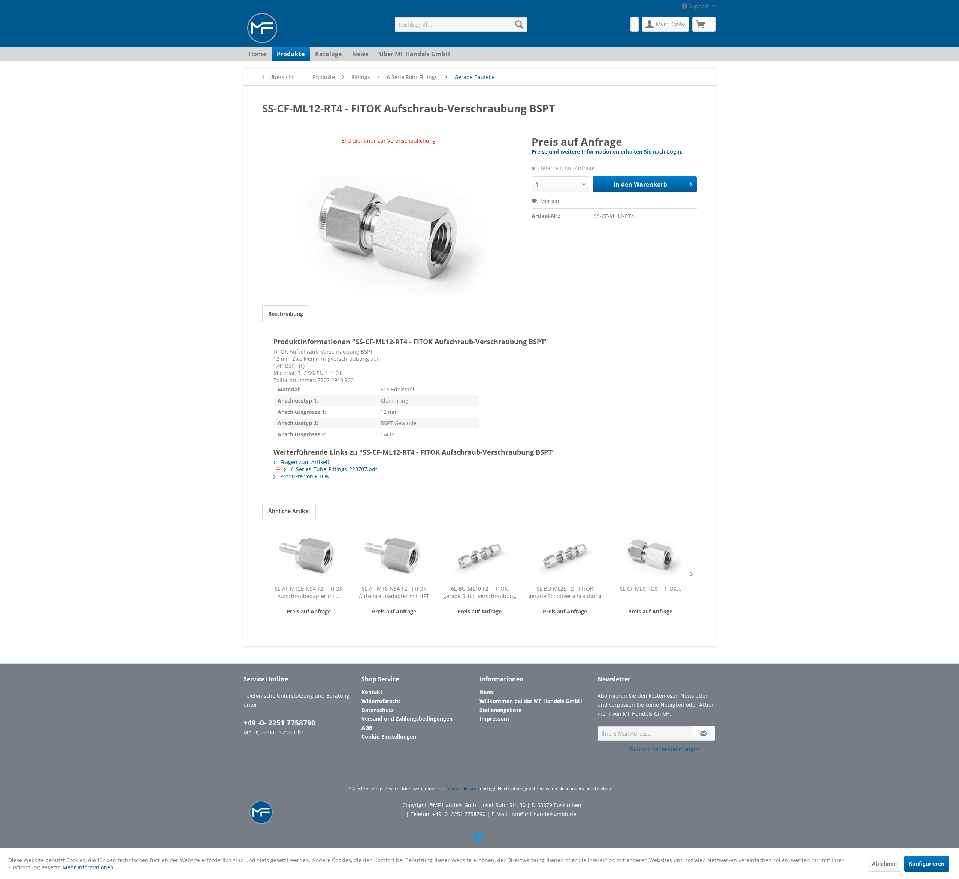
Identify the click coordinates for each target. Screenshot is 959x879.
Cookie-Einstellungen (388, 736)
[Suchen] (519, 24)
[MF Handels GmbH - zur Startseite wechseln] (262, 28)
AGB (366, 727)
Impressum (494, 718)
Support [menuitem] (698, 6)
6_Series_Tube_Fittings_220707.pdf (333, 469)
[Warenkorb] (704, 24)
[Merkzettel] (634, 24)
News (487, 691)
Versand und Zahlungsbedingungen (407, 718)
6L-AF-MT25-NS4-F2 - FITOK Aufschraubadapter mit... (309, 592)
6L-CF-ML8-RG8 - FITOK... (650, 588)
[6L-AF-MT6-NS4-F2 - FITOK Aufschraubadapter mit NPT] (394, 555)
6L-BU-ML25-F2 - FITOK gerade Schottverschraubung (565, 592)
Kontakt (371, 691)
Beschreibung (285, 313)
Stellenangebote (500, 709)
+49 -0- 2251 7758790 (279, 723)
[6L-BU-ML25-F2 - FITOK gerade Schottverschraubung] (565, 555)
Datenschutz (377, 709)
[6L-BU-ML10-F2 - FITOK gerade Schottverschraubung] (479, 555)
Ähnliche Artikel (289, 511)
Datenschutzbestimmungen (665, 748)
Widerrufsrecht (380, 700)
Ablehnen (884, 863)
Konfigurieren (926, 863)
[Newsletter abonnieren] (703, 733)
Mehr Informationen (88, 867)
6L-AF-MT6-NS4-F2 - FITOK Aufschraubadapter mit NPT (394, 592)
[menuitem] (461, 24)
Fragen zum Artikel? (304, 462)
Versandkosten (463, 788)
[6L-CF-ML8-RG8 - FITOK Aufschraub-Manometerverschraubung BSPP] (650, 555)
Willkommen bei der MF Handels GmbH (531, 700)
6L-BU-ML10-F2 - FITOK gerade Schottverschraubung (479, 592)
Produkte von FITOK (304, 476)
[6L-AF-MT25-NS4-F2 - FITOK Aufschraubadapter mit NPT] (309, 555)
